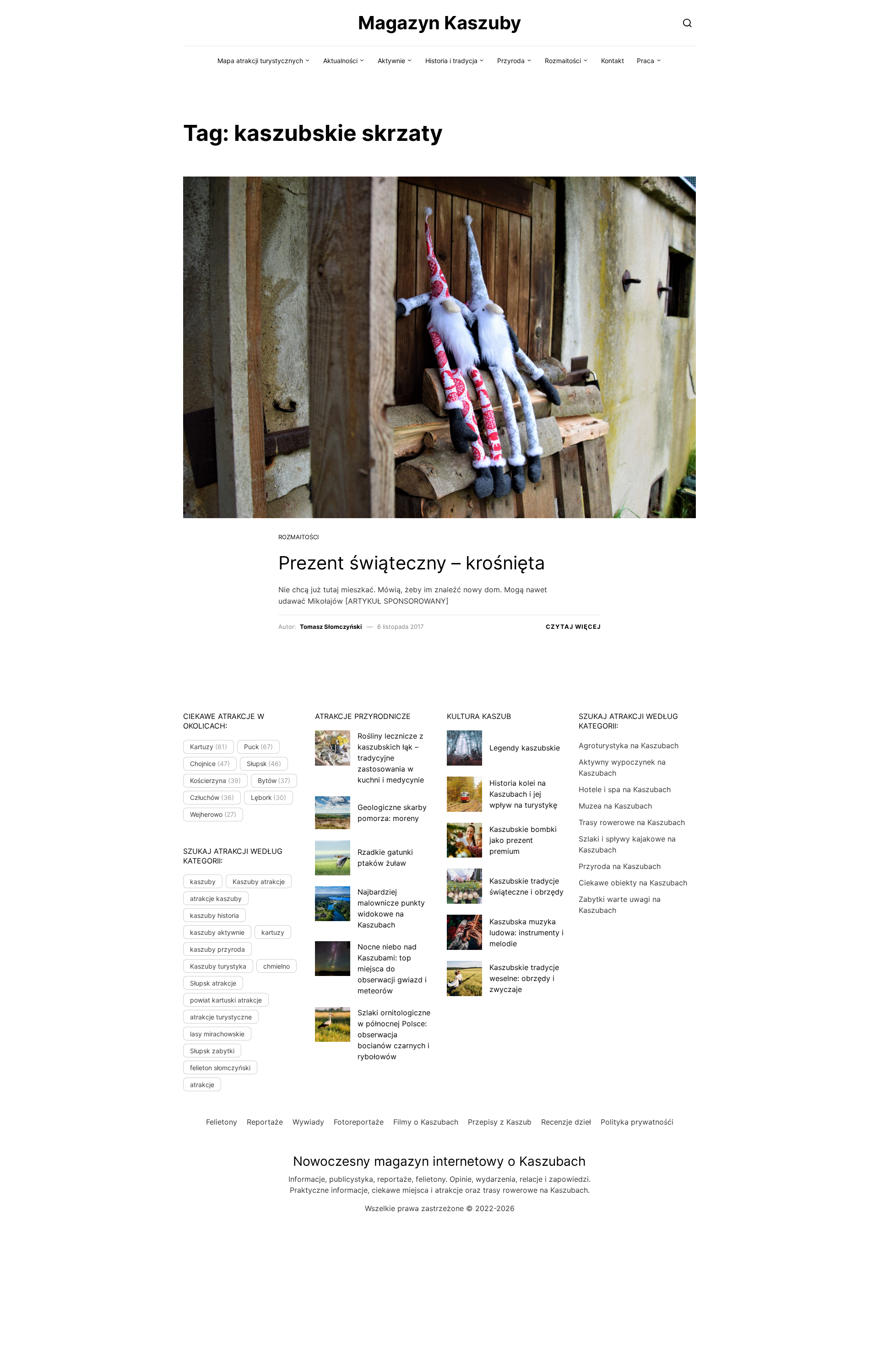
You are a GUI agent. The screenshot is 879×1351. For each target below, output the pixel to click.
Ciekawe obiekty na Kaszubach (633, 882)
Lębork (269, 797)
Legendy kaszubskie (524, 747)
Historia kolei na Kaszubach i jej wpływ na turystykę (523, 794)
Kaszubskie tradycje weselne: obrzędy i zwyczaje (524, 978)
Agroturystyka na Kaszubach (628, 745)
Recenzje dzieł (566, 1121)
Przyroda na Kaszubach (620, 866)
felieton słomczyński (220, 1068)
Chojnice (210, 763)
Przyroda (511, 60)
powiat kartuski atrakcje (226, 1000)
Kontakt (612, 60)
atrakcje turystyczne (221, 1017)
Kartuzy (208, 747)
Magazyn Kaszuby (439, 22)
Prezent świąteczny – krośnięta (411, 563)
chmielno (276, 966)
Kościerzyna (215, 780)
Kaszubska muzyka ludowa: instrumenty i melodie (526, 932)
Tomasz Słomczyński (331, 626)
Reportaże (265, 1121)
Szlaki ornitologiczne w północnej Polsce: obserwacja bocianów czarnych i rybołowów (394, 1034)
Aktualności (340, 60)
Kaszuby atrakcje (259, 881)
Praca (645, 60)
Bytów (274, 780)
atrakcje (202, 1084)
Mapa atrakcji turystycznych (260, 60)
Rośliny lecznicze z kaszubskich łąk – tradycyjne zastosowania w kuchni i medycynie (391, 757)
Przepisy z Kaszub (500, 1121)
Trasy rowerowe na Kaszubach (632, 822)
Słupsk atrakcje (213, 983)
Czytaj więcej (573, 626)
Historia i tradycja (451, 60)
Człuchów (212, 797)
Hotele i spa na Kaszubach (625, 789)
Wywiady (308, 1121)
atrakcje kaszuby (216, 898)
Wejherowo (213, 814)
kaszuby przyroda (217, 949)
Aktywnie (391, 60)
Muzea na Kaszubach (615, 805)
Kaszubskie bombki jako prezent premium (523, 840)
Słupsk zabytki (212, 1051)
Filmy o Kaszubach (425, 1121)
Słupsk (264, 763)
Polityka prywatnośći (637, 1121)
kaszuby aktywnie (217, 932)
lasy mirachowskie (217, 1034)
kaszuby (203, 881)
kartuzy (272, 932)
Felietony (221, 1121)
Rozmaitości (563, 60)
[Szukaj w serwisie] (687, 22)
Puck (258, 747)
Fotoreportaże (359, 1121)
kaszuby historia (214, 915)
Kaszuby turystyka (218, 966)
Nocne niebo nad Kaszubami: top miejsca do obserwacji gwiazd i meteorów (392, 968)
